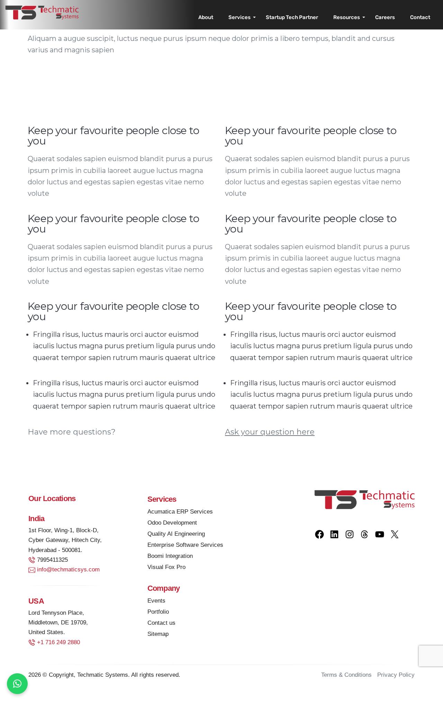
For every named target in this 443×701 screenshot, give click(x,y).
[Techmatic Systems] (42, 12)
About (205, 17)
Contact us (161, 623)
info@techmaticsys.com (68, 569)
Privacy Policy (396, 675)
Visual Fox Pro (166, 567)
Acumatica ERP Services (180, 511)
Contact (420, 17)
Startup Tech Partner (292, 17)
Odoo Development (172, 522)
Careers (385, 17)
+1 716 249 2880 (58, 642)
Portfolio (158, 611)
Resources (346, 17)
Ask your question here (270, 432)
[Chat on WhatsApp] (17, 683)
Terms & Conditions (346, 675)
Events (156, 600)
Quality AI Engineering (176, 534)
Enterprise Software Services (185, 545)
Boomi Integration (170, 556)
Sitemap (158, 634)
